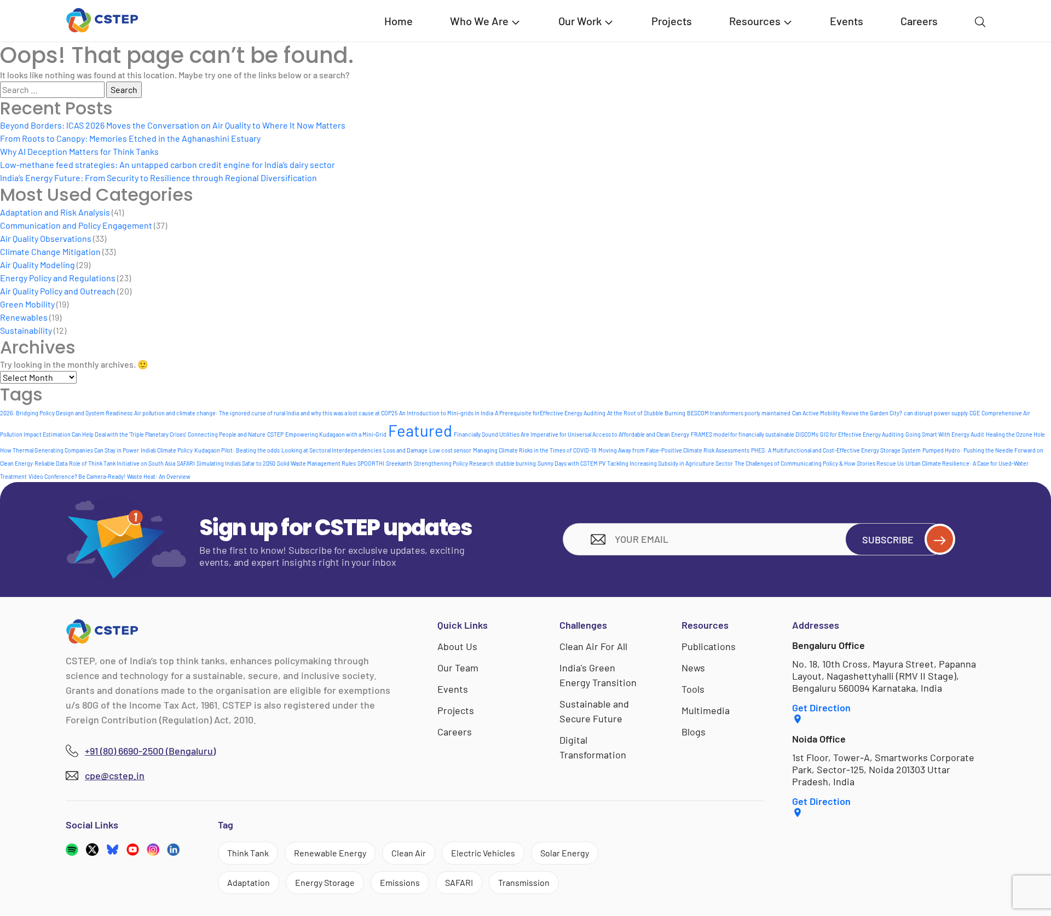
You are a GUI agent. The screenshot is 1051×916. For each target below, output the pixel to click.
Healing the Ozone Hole (1015, 434)
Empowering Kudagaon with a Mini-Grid (335, 434)
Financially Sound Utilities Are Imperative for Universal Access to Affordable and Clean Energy (571, 434)
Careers (919, 20)
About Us (457, 646)
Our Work (580, 20)
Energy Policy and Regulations (58, 278)
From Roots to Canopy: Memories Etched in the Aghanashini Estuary (130, 138)
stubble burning (515, 463)
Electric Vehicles (483, 853)
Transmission (524, 882)
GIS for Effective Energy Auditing (862, 434)
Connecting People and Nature (226, 434)
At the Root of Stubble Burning (646, 412)
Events (846, 20)
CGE (974, 412)
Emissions (400, 882)
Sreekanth (399, 463)
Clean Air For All (593, 646)
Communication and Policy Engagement (76, 225)
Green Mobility (27, 304)
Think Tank (248, 853)
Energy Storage (325, 882)
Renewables (24, 317)
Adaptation (248, 882)
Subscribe (888, 540)
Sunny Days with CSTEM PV (571, 463)
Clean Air (408, 853)
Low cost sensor (450, 450)
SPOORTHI (370, 463)
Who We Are (479, 20)
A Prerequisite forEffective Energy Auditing (550, 412)
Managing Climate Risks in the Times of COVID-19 (535, 450)
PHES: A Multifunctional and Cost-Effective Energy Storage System (836, 450)
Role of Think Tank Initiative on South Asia (122, 463)
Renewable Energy (330, 853)
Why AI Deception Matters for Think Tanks (79, 151)
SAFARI (186, 463)
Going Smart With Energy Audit (944, 434)
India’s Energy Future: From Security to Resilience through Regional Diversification (158, 177)
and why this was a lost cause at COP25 (349, 412)
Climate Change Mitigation (50, 251)
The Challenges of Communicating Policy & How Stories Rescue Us (819, 463)
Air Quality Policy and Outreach (58, 291)
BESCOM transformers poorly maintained (738, 412)
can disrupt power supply (936, 412)
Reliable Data (50, 463)
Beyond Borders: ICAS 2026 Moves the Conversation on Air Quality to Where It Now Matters (172, 125)
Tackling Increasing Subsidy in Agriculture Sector (670, 463)
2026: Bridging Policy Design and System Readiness (66, 412)
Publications (709, 646)
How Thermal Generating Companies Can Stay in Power (69, 450)
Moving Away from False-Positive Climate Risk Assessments (673, 450)
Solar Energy (564, 853)
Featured (420, 430)
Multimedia (706, 710)
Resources (755, 20)
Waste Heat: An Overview (158, 476)
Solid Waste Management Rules (316, 463)
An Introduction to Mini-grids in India (446, 412)
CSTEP (275, 434)
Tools (693, 689)
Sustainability (26, 330)
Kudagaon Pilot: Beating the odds (237, 450)
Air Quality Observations (45, 238)
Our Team (457, 668)
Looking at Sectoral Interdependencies (331, 450)
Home (398, 20)
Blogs (694, 732)
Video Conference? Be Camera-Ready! (76, 476)
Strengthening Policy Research (454, 463)
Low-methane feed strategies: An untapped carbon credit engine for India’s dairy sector (167, 164)
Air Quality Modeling (37, 264)
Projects (671, 20)
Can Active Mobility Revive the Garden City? (847, 412)
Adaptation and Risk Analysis (55, 212)
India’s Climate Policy (167, 450)
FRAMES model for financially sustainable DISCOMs (754, 434)
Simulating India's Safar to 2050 (236, 463)
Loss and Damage (405, 450)
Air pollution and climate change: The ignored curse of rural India (216, 412)
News (693, 668)
